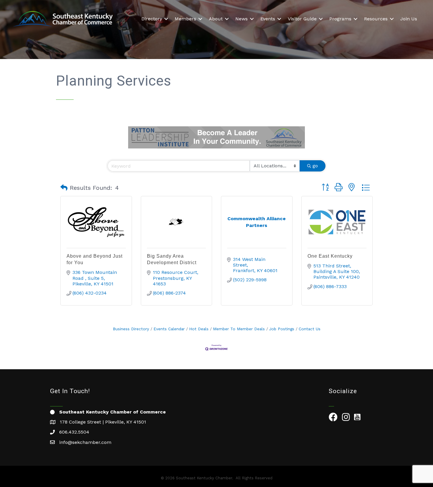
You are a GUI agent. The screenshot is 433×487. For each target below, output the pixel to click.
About (216, 19)
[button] (63, 187)
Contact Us (309, 328)
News (241, 19)
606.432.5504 (74, 432)
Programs (340, 19)
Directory (151, 19)
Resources (376, 19)
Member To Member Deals (239, 328)
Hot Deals (199, 328)
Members (185, 19)
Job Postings (281, 328)
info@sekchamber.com (85, 442)
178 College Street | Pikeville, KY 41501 (103, 422)
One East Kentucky (330, 256)
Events (267, 19)
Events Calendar (169, 328)
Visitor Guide (302, 19)
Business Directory (131, 328)
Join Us (408, 19)
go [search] (315, 166)
